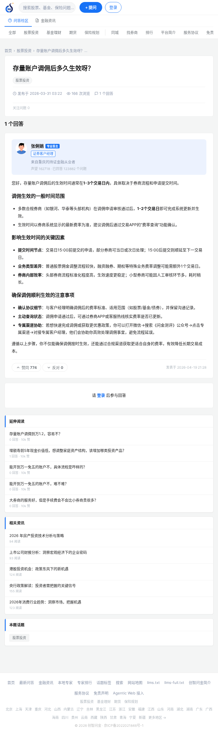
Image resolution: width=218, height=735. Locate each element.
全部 (12, 32)
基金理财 (54, 32)
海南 (55, 717)
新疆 (142, 717)
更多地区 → (157, 717)
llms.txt (153, 682)
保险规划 (92, 32)
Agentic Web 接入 (128, 693)
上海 (18, 709)
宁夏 (132, 717)
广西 (209, 709)
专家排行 (84, 682)
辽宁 (80, 709)
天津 (28, 709)
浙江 (122, 709)
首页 (8, 50)
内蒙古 (69, 709)
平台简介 (168, 32)
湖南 (189, 709)
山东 (160, 709)
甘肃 (113, 717)
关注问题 (21, 108)
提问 (91, 7)
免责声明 (101, 693)
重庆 (38, 709)
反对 (57, 367)
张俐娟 (37, 146)
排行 (149, 32)
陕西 (103, 717)
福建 (141, 709)
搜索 (119, 682)
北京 (9, 709)
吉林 (89, 709)
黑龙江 (101, 709)
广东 (199, 709)
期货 (73, 32)
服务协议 (191, 32)
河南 (170, 709)
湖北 (180, 709)
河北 (47, 709)
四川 (65, 717)
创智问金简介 (200, 682)
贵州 (74, 717)
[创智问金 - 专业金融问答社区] (10, 7)
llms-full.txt (174, 682)
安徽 (131, 709)
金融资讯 (48, 20)
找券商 (132, 32)
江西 (151, 709)
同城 (115, 32)
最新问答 (26, 682)
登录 (113, 7)
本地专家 (65, 682)
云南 (84, 717)
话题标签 (104, 682)
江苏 (112, 709)
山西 (57, 709)
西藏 (94, 717)
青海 (123, 717)
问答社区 (21, 20)
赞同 (29, 367)
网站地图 (135, 682)
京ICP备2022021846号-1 (124, 725)
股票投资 (31, 32)
